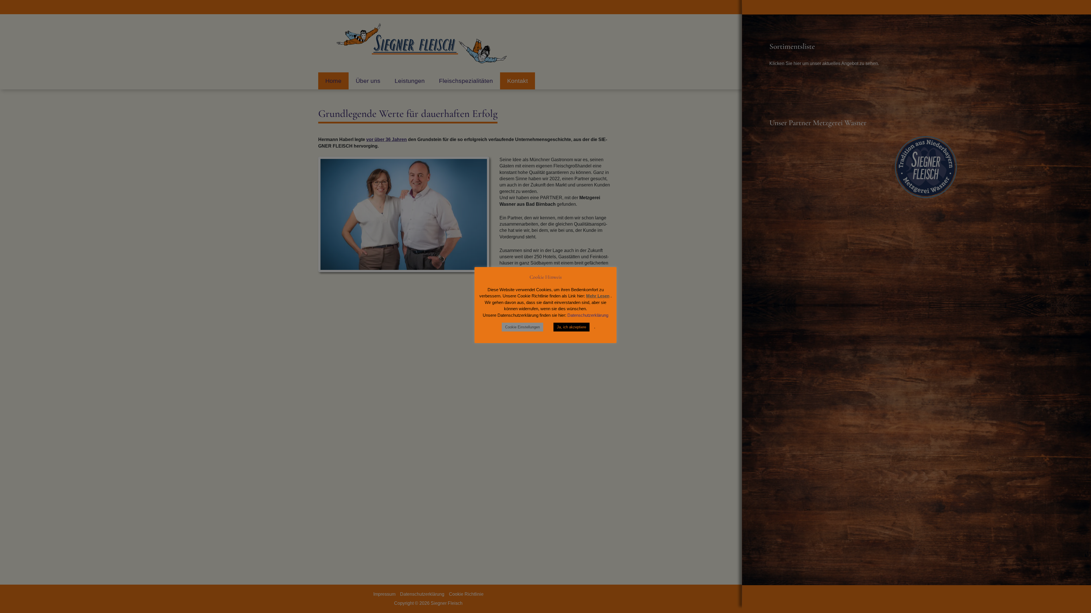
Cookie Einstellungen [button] (522, 327)
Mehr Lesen (597, 295)
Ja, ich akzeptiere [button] (571, 327)
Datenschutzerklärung (587, 315)
